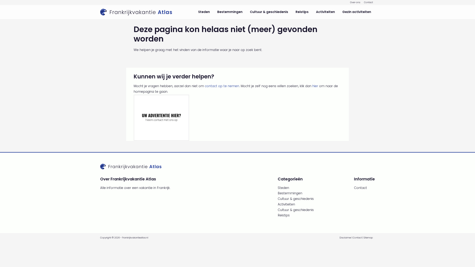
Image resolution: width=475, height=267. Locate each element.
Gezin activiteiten (356, 12)
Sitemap (368, 237)
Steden (204, 12)
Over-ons (355, 2)
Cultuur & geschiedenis (269, 12)
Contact (368, 2)
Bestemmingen (230, 12)
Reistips (302, 12)
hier (315, 86)
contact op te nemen (222, 86)
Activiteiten (325, 12)
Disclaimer (345, 237)
